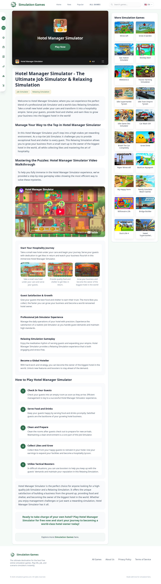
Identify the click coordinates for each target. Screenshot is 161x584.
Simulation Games (64, 537)
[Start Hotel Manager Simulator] (60, 47)
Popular (80, 4)
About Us (110, 559)
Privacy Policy (124, 559)
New (69, 4)
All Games (95, 4)
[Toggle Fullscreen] (103, 61)
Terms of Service (143, 559)
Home (58, 4)
